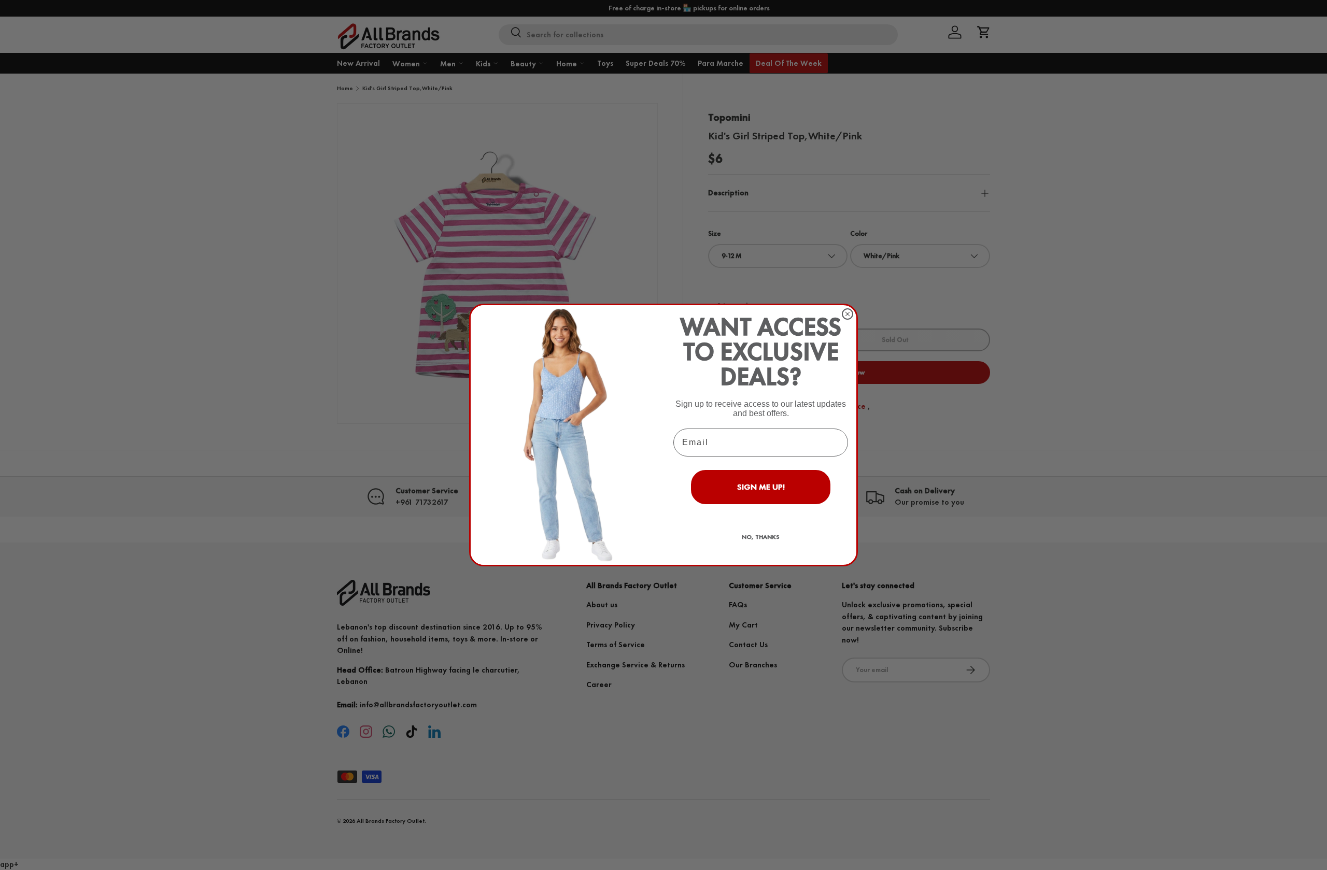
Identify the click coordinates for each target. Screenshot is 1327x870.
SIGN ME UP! (761, 486)
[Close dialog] (847, 314)
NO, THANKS (761, 537)
